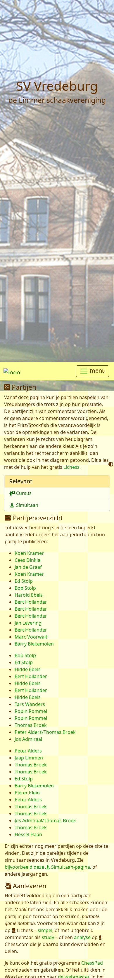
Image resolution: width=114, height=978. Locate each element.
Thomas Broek (31, 725)
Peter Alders (28, 751)
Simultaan (26, 505)
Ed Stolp (24, 581)
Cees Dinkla (27, 560)
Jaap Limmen (29, 757)
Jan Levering (28, 623)
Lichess (71, 467)
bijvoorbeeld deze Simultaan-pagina (47, 867)
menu (97, 370)
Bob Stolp (25, 588)
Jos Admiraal (28, 739)
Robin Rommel (31, 711)
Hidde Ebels (28, 669)
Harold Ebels (29, 595)
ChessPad (92, 963)
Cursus (23, 493)
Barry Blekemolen (34, 644)
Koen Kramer (29, 553)
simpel (45, 930)
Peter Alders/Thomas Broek (45, 732)
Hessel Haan (28, 834)
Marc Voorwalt (31, 637)
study (48, 937)
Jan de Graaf (28, 567)
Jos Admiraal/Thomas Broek (45, 820)
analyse (82, 937)
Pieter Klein (27, 792)
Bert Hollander (31, 602)
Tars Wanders (30, 704)
